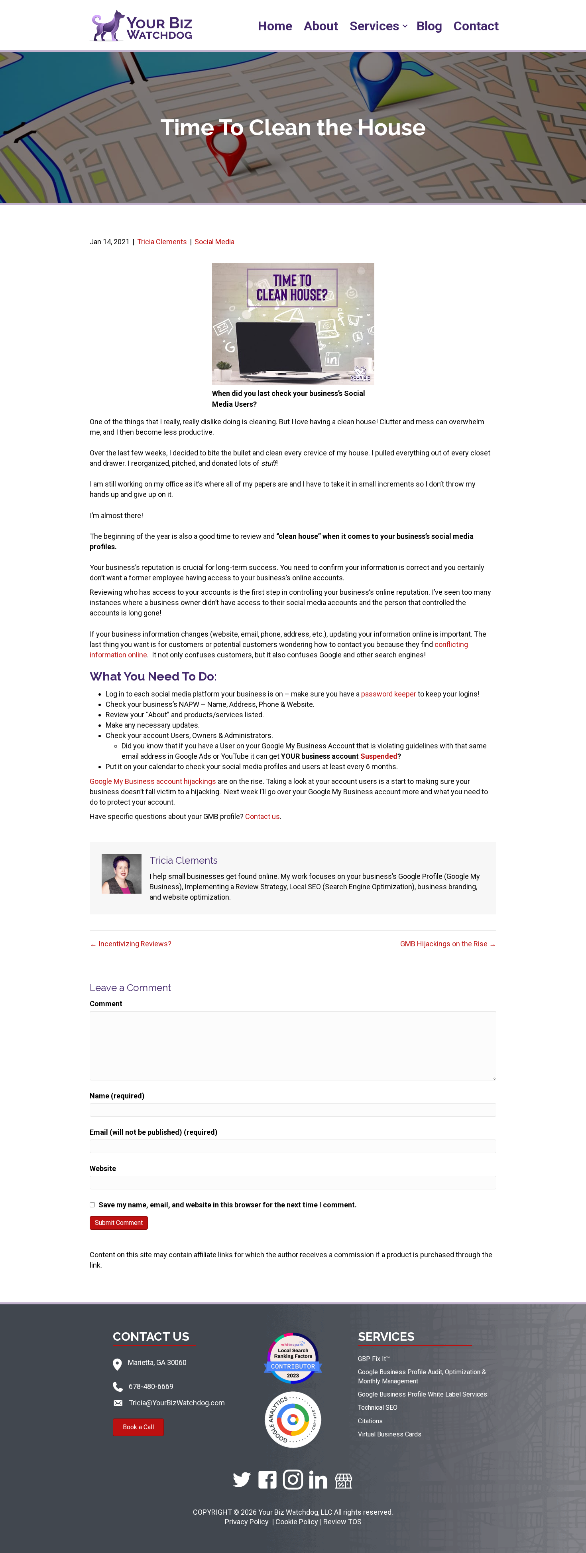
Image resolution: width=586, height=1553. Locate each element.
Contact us (262, 816)
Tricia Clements (162, 241)
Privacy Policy (247, 1521)
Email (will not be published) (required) (154, 1132)
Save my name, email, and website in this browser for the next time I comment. (227, 1205)
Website (103, 1168)
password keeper (388, 694)
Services (374, 26)
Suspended (378, 756)
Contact (476, 26)
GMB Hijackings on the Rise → (448, 944)
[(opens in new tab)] (293, 1357)
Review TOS (342, 1521)
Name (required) (117, 1096)
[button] (405, 26)
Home (275, 26)
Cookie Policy (296, 1521)
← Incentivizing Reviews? (130, 944)
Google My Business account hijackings (153, 781)
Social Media (214, 241)
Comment (106, 1003)
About (321, 26)
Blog (429, 26)
